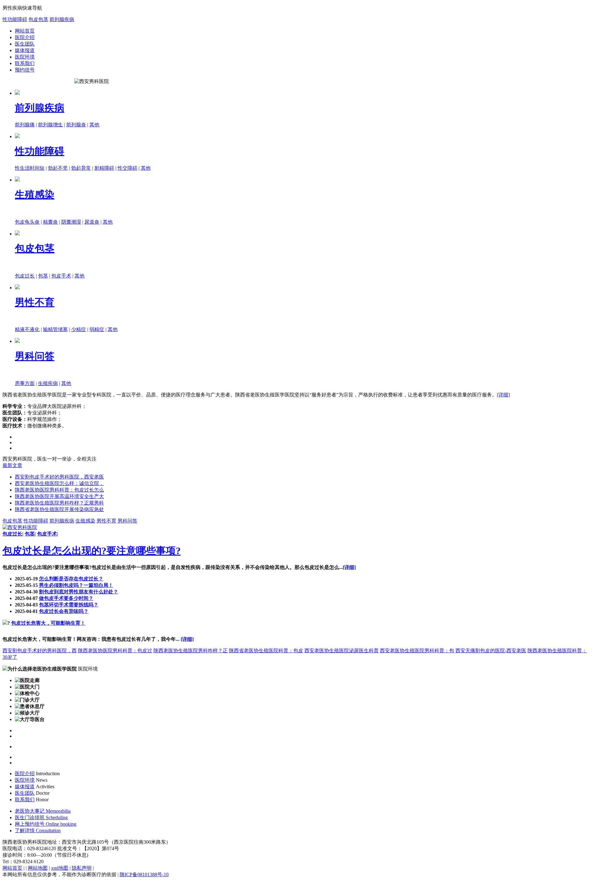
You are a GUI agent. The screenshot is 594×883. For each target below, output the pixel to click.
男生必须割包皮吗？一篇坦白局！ (76, 585)
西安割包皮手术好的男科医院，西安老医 (59, 476)
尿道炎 (91, 222)
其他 (94, 124)
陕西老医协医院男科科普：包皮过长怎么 (59, 489)
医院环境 (25, 56)
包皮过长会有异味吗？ (63, 611)
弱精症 (96, 329)
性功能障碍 (14, 19)
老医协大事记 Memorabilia (43, 811)
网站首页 (25, 30)
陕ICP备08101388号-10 (144, 874)
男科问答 (34, 356)
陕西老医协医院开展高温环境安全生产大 (59, 496)
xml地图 (59, 868)
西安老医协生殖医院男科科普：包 (417, 650)
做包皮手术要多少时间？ (66, 598)
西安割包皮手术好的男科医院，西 (39, 650)
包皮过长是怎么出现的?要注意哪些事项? (91, 550)
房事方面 (25, 383)
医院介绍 (25, 37)
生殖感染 (34, 194)
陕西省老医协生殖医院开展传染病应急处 (59, 509)
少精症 (78, 329)
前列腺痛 (25, 124)
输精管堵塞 (55, 329)
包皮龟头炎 (27, 222)
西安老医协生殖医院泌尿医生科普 (341, 650)
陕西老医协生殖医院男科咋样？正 (190, 650)
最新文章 (12, 465)
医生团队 (25, 43)
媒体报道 (25, 50)
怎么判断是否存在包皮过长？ (71, 578)
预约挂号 (25, 69)
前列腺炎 (76, 124)
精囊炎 (50, 222)
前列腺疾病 (62, 19)
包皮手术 (61, 275)
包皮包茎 (38, 19)
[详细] (503, 394)
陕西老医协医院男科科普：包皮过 (115, 650)
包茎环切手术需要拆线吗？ (68, 604)
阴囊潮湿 (71, 222)
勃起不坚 (58, 168)
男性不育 (34, 302)
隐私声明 (82, 868)
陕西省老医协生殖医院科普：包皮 (266, 650)
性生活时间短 (30, 168)
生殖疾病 (48, 383)
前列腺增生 (50, 124)
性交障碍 (127, 168)
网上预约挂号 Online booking (45, 824)
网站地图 (38, 868)
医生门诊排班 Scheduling (41, 817)
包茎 (43, 275)
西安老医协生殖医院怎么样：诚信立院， (59, 483)
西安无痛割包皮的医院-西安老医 (490, 650)
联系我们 (25, 63)
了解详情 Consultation (38, 830)
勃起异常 (81, 168)
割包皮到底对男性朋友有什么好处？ (78, 591)
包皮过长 (25, 275)
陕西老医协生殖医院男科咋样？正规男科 (59, 502)
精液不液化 (27, 329)
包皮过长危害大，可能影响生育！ (48, 623)
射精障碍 (104, 168)
